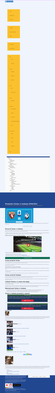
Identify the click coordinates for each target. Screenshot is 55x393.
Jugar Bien (40, 376)
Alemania (11, 172)
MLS (11, 125)
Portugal (11, 178)
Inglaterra (9, 25)
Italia (10, 56)
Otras (8, 54)
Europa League (11, 44)
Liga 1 (12, 88)
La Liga (11, 11)
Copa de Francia (13, 92)
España (9, 158)
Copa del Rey (11, 19)
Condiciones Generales (35, 376)
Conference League (12, 48)
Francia (10, 85)
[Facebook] (24, 354)
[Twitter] (25, 354)
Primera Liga (12, 100)
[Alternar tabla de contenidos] (30, 226)
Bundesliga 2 (13, 75)
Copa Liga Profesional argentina (15, 121)
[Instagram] (29, 354)
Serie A (12, 59)
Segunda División (12, 15)
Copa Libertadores (14, 181)
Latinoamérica (11, 106)
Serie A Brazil (13, 183)
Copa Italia (12, 63)
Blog (10, 151)
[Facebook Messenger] (31, 354)
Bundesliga (12, 71)
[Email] (28, 354)
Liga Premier (11, 163)
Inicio (8, 4)
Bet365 (12, 133)
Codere (13, 188)
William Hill (13, 189)
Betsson (12, 137)
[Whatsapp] (27, 354)
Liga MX (13, 182)
